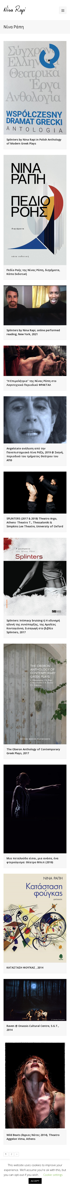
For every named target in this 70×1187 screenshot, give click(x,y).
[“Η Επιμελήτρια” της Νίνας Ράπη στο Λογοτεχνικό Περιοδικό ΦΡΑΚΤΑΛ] (35, 361)
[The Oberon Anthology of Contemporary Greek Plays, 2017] (35, 694)
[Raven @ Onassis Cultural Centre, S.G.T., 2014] (35, 1000)
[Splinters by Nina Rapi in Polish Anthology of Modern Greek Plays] (35, 88)
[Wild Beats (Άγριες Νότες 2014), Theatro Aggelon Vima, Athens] (35, 1085)
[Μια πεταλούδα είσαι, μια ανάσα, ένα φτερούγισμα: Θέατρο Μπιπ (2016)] (35, 809)
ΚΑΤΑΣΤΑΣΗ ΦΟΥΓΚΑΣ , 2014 (25, 967)
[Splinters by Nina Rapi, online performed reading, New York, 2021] (35, 305)
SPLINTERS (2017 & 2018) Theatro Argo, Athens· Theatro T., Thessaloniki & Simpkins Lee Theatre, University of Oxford (35, 522)
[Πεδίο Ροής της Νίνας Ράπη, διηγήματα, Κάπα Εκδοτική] (35, 210)
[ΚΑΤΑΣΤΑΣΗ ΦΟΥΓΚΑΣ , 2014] (35, 918)
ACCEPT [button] (35, 1181)
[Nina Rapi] (15, 10)
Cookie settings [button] (53, 1175)
